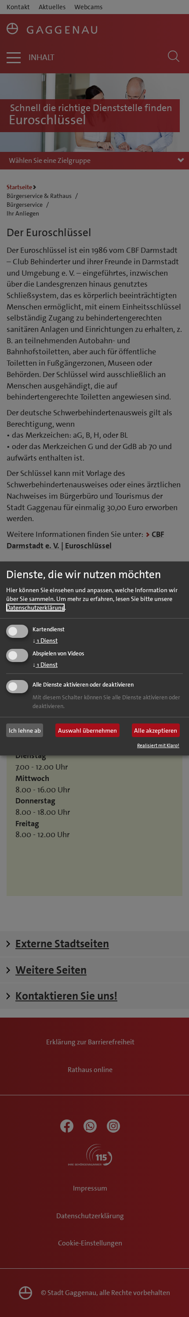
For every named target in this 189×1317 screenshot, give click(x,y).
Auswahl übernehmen (87, 730)
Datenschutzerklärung (35, 607)
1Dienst (45, 640)
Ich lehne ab (25, 730)
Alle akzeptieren (155, 730)
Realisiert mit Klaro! (158, 745)
